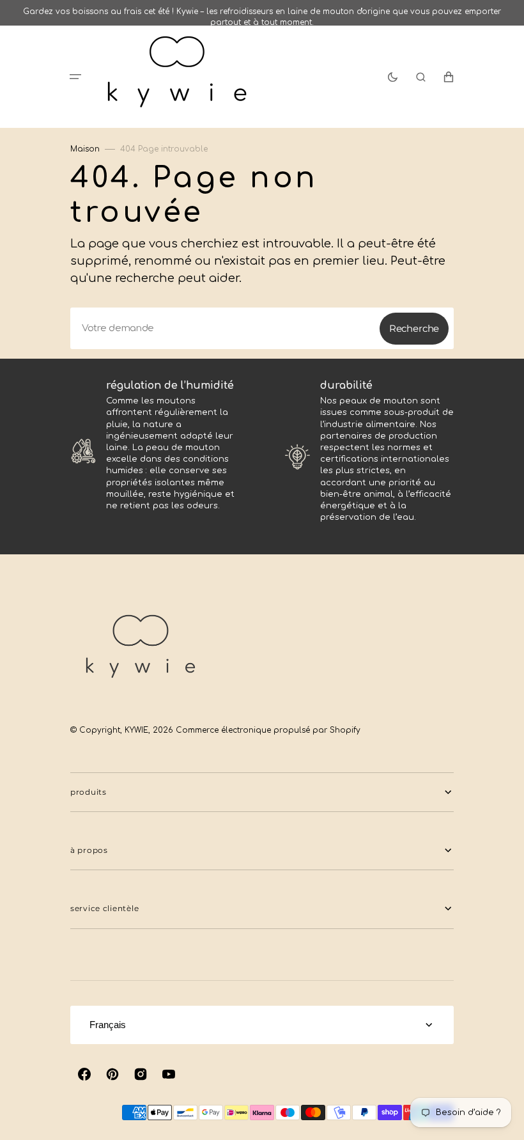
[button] (75, 77)
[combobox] (262, 328)
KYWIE (136, 730)
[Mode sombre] (392, 77)
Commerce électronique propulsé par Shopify (268, 730)
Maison (85, 148)
